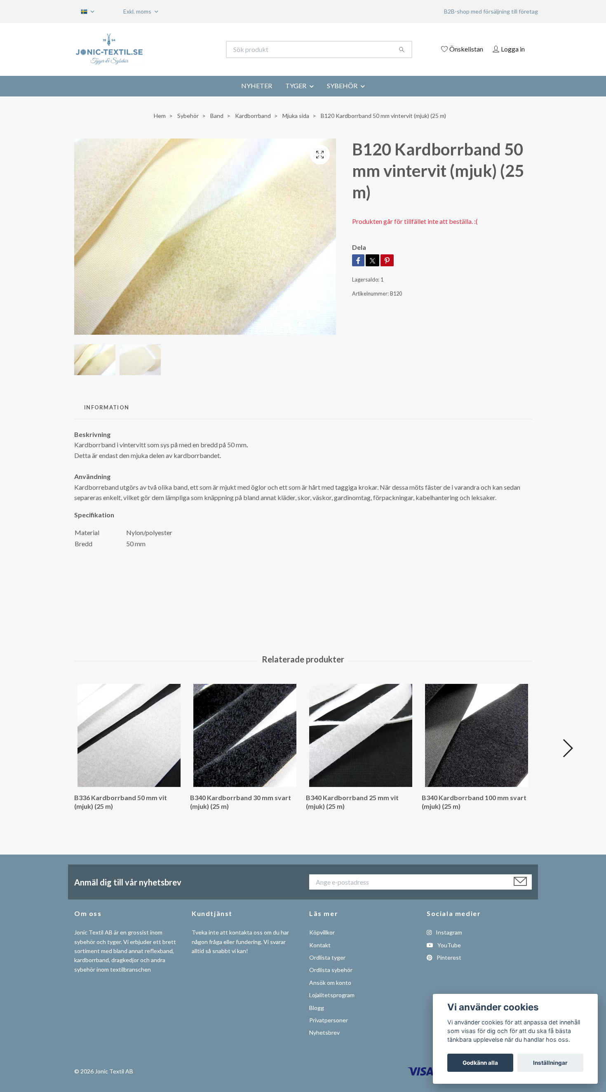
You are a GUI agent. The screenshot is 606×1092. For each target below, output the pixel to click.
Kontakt (320, 945)
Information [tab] (106, 407)
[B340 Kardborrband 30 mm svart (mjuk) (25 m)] (245, 735)
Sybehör (188, 115)
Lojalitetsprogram (332, 994)
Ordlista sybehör (330, 969)
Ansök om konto (330, 982)
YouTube (448, 945)
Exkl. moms (138, 11)
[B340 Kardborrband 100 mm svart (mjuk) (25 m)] (476, 735)
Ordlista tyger (327, 957)
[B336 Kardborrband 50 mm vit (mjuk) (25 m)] (129, 735)
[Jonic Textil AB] (189, 49)
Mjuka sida (295, 115)
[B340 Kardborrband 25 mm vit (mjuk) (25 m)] (361, 735)
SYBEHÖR (342, 85)
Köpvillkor (322, 932)
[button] (567, 748)
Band (216, 115)
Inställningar (550, 1062)
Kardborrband (253, 115)
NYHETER (256, 85)
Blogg (316, 1007)
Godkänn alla (480, 1062)
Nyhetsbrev (324, 1032)
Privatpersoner (328, 1020)
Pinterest (448, 957)
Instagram (448, 932)
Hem (160, 115)
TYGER (295, 85)
